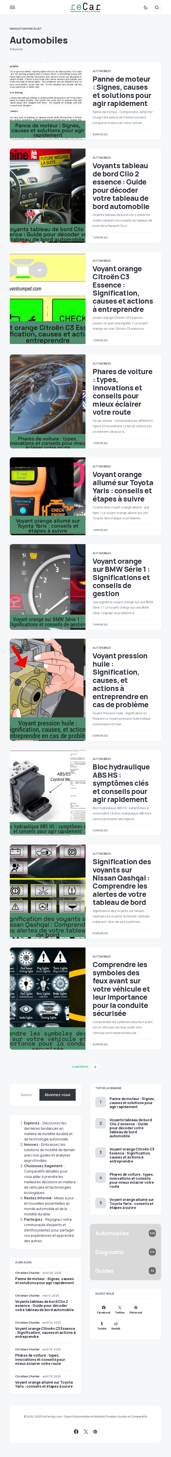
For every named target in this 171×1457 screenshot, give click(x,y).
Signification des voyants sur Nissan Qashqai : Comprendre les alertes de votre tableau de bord (122, 882)
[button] (12, 7)
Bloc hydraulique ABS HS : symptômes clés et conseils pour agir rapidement (121, 783)
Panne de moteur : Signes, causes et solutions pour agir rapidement (122, 91)
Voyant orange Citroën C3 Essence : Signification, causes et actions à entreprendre (123, 289)
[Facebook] (76, 1431)
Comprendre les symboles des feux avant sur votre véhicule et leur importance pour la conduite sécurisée (121, 989)
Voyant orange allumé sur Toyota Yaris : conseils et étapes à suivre (123, 486)
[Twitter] (86, 1431)
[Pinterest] (95, 1431)
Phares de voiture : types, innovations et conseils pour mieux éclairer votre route (122, 392)
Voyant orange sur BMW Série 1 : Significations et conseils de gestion (121, 577)
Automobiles (102, 71)
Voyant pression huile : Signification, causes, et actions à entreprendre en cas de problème (121, 680)
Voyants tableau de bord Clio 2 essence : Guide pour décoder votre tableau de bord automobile (121, 186)
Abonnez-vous (57, 1094)
